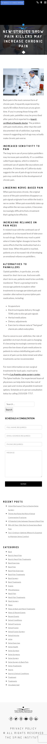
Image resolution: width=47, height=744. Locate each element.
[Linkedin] (36, 718)
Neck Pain (12, 593)
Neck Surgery (13, 601)
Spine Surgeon (13, 651)
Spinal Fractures (14, 624)
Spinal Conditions (15, 620)
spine (10, 639)
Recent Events (13, 616)
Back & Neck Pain (15, 555)
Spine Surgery (13, 658)
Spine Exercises (14, 643)
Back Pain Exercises (15, 571)
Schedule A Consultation (12, 3)
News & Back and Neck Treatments (21, 609)
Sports (10, 670)
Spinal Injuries (13, 635)
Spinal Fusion (13, 628)
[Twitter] (16, 718)
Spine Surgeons (14, 654)
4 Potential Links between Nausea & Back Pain (26, 521)
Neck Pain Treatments (16, 597)
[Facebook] (11, 718)
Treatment (12, 677)
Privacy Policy (23, 728)
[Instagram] (31, 718)
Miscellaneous (13, 590)
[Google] (21, 718)
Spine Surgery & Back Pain (18, 662)
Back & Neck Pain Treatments (19, 559)
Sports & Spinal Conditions (18, 673)
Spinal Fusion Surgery (16, 631)
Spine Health (13, 647)
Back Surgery (13, 578)
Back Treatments (14, 582)
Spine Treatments (15, 666)
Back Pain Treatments (16, 574)
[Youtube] (26, 718)
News (10, 605)
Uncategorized (13, 685)
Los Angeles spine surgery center (25, 374)
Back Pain (12, 567)
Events (10, 586)
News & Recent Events (16, 612)
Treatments (12, 681)
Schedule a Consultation (20, 418)
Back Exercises (14, 563)
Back (10, 552)
